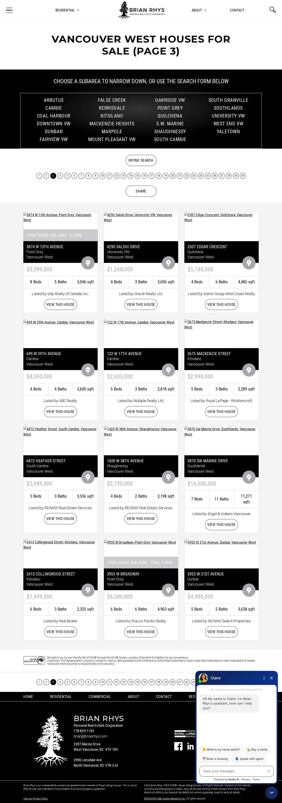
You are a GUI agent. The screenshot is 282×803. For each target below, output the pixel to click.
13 (123, 175)
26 (214, 175)
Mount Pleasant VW (112, 139)
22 (186, 175)
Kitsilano (112, 116)
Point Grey (170, 108)
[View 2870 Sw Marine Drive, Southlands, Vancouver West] (221, 431)
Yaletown (228, 131)
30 (243, 175)
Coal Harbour (53, 116)
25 (207, 175)
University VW (228, 116)
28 (228, 175)
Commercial (100, 696)
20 (172, 175)
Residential (61, 696)
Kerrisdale (112, 108)
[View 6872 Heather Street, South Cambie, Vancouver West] (60, 431)
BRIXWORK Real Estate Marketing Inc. (164, 798)
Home (28, 696)
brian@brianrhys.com (90, 736)
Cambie (53, 108)
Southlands (228, 108)
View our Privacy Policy (35, 798)
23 (193, 175)
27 (221, 175)
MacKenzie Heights (111, 124)
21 (179, 175)
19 (165, 175)
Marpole (112, 131)
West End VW (228, 124)
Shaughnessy (170, 131)
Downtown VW (54, 124)
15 (137, 175)
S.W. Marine (170, 124)
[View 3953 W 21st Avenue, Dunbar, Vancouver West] (220, 542)
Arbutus (54, 100)
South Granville (228, 100)
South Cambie (170, 139)
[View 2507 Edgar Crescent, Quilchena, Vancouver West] (221, 217)
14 (130, 175)
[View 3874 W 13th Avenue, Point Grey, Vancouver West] (60, 217)
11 (109, 175)
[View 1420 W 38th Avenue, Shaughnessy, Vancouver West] (141, 431)
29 (236, 175)
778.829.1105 (84, 731)
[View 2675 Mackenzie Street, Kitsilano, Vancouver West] (221, 324)
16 (144, 175)
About (133, 696)
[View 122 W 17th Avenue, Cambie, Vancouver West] (139, 322)
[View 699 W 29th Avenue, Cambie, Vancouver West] (58, 322)
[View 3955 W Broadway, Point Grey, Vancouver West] (140, 542)
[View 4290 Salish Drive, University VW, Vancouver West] (141, 217)
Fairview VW (54, 139)
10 (102, 175)
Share (141, 191)
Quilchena (170, 116)
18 (158, 175)
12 (116, 175)
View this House (60, 304)
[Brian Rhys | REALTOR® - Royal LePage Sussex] (141, 10)
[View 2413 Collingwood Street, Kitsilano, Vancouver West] (60, 544)
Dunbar (54, 131)
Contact (237, 10)
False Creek (112, 100)
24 (200, 175)
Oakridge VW (170, 100)
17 (151, 175)
